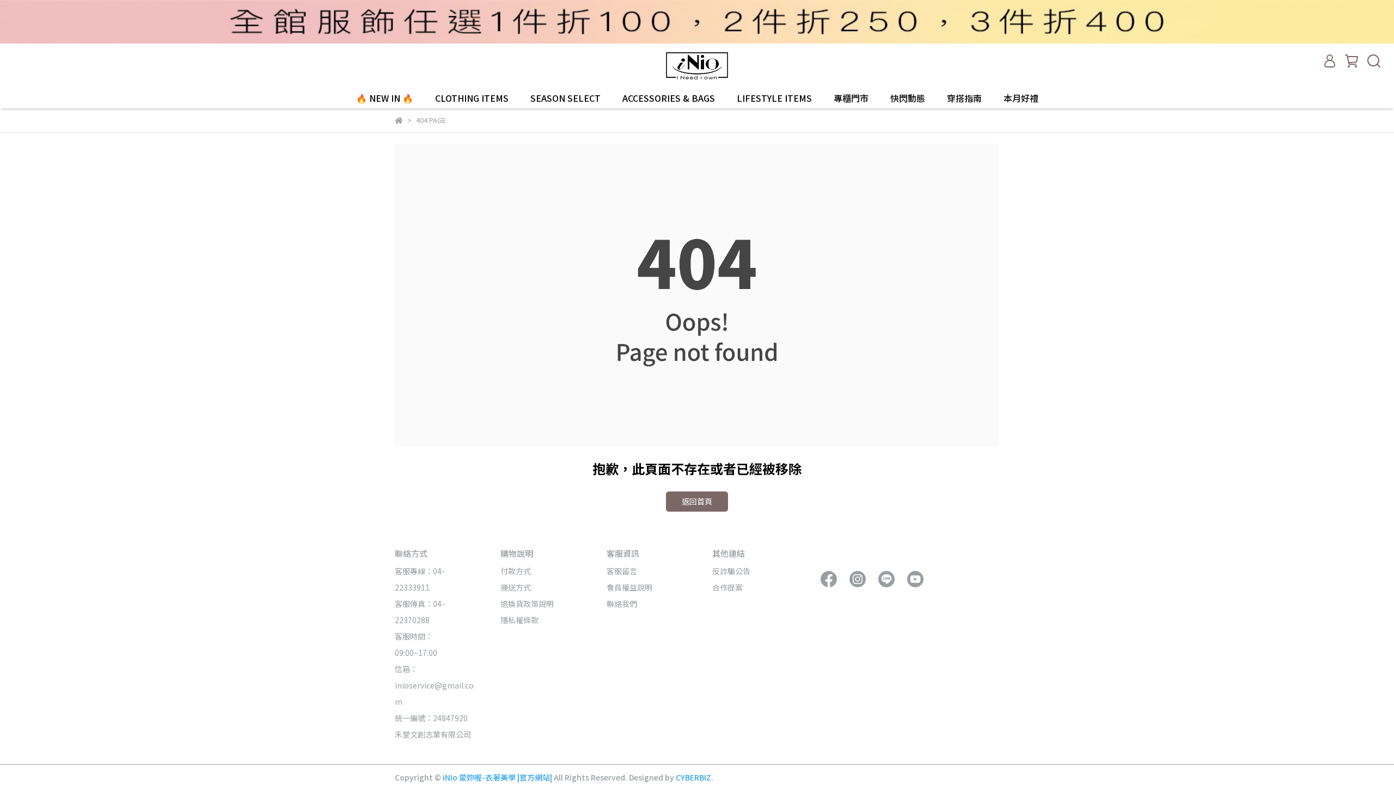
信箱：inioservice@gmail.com (434, 685)
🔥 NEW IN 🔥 (384, 98)
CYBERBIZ (693, 777)
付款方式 (515, 571)
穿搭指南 (964, 98)
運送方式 (515, 587)
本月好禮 (1021, 98)
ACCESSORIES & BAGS (668, 98)
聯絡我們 (622, 603)
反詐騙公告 (731, 571)
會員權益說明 (629, 587)
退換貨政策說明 (527, 603)
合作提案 (727, 587)
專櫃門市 (851, 98)
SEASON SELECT (565, 98)
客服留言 (622, 571)
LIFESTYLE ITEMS (774, 98)
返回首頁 (697, 501)
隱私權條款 (519, 619)
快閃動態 (907, 98)
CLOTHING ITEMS (472, 98)
